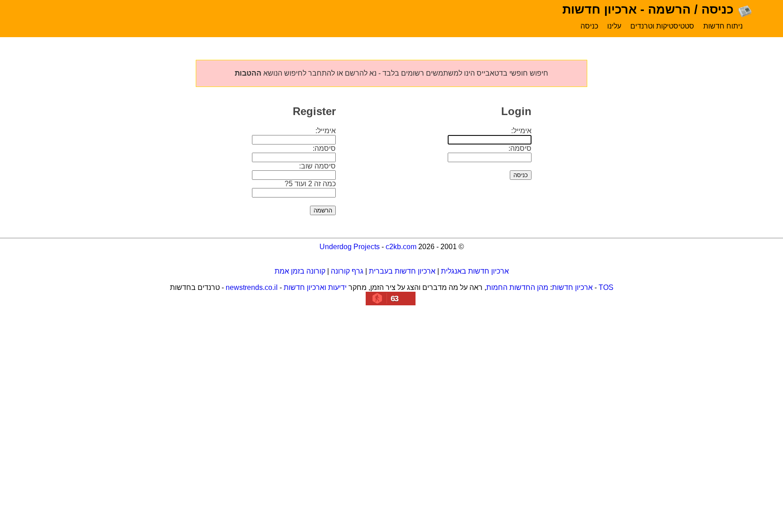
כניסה (589, 26)
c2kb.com (401, 247)
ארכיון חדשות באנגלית (475, 271)
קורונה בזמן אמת (300, 271)
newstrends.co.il (252, 287)
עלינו (614, 26)
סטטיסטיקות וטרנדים (662, 26)
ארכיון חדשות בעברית (402, 271)
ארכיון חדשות (572, 287)
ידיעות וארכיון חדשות (315, 287)
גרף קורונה (347, 271)
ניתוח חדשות (723, 26)
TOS (606, 287)
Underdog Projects (349, 247)
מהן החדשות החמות (517, 287)
